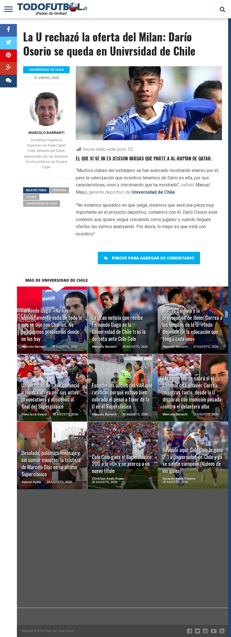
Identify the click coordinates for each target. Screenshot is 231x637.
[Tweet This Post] (8, 43)
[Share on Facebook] (8, 30)
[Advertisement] (122, 562)
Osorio (31, 197)
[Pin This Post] (8, 55)
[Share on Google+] (8, 68)
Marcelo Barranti (46, 133)
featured (59, 190)
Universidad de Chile (153, 192)
